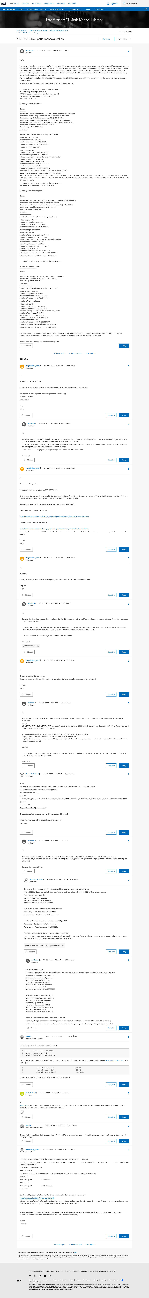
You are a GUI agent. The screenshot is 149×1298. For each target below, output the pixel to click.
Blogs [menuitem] (87, 9)
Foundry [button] (72, 3)
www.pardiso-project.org (114, 1060)
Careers (75, 1271)
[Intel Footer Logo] (19, 1280)
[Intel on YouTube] (45, 1276)
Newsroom (59, 1271)
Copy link (111, 415)
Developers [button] (49, 3)
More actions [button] (122, 39)
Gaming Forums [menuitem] (75, 9)
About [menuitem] (21, 9)
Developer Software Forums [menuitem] (35, 9)
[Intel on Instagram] (50, 1276)
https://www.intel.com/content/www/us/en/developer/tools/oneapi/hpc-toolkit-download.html (54, 529)
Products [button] (14, 3)
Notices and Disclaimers (98, 1286)
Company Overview (36, 1271)
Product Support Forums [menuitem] (57, 9)
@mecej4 (23, 1105)
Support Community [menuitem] (8, 9)
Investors (68, 1271)
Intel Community (22, 30)
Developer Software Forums (38, 30)
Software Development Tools (59, 30)
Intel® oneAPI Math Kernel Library (27, 33)
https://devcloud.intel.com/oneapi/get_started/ (37, 1198)
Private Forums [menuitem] (98, 9)
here (75, 1252)
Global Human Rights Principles (87, 1287)
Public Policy (111, 1271)
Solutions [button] (36, 3)
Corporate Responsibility (89, 1271)
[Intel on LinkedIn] (40, 1276)
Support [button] (25, 3)
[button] (128, 51)
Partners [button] (61, 3)
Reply (124, 345)
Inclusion (102, 1271)
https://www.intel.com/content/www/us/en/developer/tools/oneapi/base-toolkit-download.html (54, 516)
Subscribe (106, 39)
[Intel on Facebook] (30, 1276)
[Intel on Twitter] (35, 1276)
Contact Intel (49, 1271)
